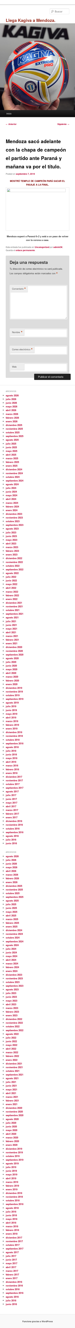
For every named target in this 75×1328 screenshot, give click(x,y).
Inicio (9, 113)
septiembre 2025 (14, 436)
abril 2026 (11, 410)
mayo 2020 (11, 669)
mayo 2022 (11, 584)
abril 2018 (11, 761)
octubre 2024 (13, 477)
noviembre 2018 (14, 736)
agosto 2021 (12, 617)
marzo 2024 (12, 502)
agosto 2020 (12, 658)
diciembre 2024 (14, 469)
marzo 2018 (12, 765)
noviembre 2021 (14, 606)
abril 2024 (11, 499)
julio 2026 (11, 399)
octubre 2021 (13, 610)
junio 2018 (11, 754)
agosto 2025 (12, 439)
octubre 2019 (13, 695)
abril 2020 (11, 673)
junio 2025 (11, 447)
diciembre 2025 (14, 425)
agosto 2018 (12, 747)
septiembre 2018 (14, 743)
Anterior (11, 124)
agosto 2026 (12, 395)
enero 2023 (11, 554)
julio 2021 (11, 621)
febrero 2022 (12, 595)
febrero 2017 (12, 813)
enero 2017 (11, 817)
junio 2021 (11, 625)
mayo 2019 (11, 713)
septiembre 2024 (14, 480)
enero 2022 (11, 599)
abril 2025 (11, 454)
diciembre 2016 (14, 821)
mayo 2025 (11, 451)
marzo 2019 (12, 721)
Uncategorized (42, 247)
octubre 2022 (13, 565)
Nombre (17, 332)
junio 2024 (11, 491)
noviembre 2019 (14, 691)
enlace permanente (25, 250)
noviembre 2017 (14, 780)
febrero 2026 (12, 417)
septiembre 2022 (14, 569)
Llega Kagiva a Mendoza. (30, 20)
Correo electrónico (22, 349)
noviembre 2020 (14, 651)
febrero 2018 (12, 769)
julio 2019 (11, 706)
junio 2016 (11, 843)
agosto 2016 (12, 836)
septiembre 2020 (14, 654)
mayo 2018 (11, 758)
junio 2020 (11, 665)
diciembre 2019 (14, 687)
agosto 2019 (12, 702)
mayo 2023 (11, 539)
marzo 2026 (12, 414)
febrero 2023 (12, 550)
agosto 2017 (12, 791)
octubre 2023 (13, 521)
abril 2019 (11, 717)
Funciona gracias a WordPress (37, 1321)
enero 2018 (11, 773)
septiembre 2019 (14, 699)
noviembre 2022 (14, 562)
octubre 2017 (13, 784)
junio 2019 (11, 710)
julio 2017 (11, 795)
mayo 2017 (11, 802)
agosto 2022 (12, 573)
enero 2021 (11, 643)
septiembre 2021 (14, 613)
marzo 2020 (12, 676)
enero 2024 (11, 510)
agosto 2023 (12, 528)
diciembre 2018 (14, 732)
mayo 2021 (11, 628)
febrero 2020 (12, 680)
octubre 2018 (13, 739)
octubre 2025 (13, 432)
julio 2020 (11, 662)
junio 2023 (11, 536)
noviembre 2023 (14, 517)
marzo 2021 (12, 636)
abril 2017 (11, 806)
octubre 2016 (13, 828)
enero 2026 (11, 421)
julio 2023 (11, 532)
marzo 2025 (12, 458)
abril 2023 (11, 543)
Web (14, 366)
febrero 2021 (12, 639)
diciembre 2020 (14, 647)
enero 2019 (11, 728)
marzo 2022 (12, 591)
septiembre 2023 (14, 525)
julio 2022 (11, 576)
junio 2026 (11, 402)
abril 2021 (11, 632)
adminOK (58, 247)
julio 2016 (11, 839)
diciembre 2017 (14, 776)
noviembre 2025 (14, 428)
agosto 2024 (12, 484)
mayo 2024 (11, 495)
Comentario (19, 289)
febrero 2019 (12, 724)
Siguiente (63, 124)
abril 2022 (11, 587)
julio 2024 (11, 488)
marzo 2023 (12, 547)
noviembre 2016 (14, 824)
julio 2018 (11, 750)
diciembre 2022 (14, 558)
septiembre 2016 (14, 832)
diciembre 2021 (14, 602)
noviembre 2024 (14, 473)
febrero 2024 (12, 506)
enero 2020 (11, 684)
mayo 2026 (11, 406)
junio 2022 (11, 580)
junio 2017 (11, 799)
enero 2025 (11, 465)
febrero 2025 (12, 462)
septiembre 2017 (14, 787)
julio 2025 (11, 443)
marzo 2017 (12, 810)
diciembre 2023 (14, 514)
